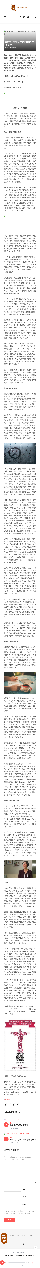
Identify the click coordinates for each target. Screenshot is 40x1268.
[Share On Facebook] (9, 1104)
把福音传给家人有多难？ (20, 1125)
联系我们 (11, 1235)
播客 (17, 1235)
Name (24, 1189)
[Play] (2, 1262)
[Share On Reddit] (13, 1104)
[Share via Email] (17, 1104)
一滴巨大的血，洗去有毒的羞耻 (23, 1140)
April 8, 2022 (14, 1142)
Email (24, 1197)
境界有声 (23, 1235)
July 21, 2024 (14, 1128)
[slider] (36, 1262)
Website (25, 1204)
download (13, 1123)
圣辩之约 (31, 1235)
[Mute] (31, 1263)
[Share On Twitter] (5, 1104)
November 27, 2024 (19, 1253)
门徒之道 (7, 1099)
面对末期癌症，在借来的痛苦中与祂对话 (19, 1255)
